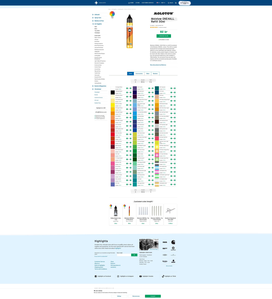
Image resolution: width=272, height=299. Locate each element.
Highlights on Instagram (127, 276)
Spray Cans (98, 17)
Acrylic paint (97, 35)
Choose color (163, 36)
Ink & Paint (97, 41)
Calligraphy (97, 51)
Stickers (96, 81)
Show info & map (153, 249)
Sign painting (97, 71)
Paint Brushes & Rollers (100, 79)
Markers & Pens (99, 21)
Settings (119, 296)
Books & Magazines (100, 86)
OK (134, 254)
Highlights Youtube (148, 276)
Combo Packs (98, 67)
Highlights (118, 248)
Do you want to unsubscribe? (101, 256)
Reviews (155, 73)
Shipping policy (99, 267)
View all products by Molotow (158, 65)
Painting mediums (99, 43)
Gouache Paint (98, 77)
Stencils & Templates (99, 63)
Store (138, 2)
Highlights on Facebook (104, 276)
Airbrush (97, 14)
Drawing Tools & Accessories (98, 58)
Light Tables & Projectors (100, 61)
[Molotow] (163, 13)
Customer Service (148, 2)
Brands (96, 94)
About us (97, 263)
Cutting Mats (97, 55)
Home (132, 2)
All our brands (169, 265)
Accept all (153, 296)
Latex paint (97, 75)
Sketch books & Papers (100, 53)
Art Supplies (98, 24)
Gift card (96, 100)
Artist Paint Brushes (99, 45)
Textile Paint (97, 73)
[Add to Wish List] (122, 89)
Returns (113, 263)
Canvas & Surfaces (99, 47)
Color (130, 73)
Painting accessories (99, 49)
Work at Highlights (100, 265)
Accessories (139, 73)
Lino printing (97, 69)
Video (147, 73)
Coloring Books (98, 83)
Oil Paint (96, 39)
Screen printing (98, 65)
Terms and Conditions (101, 269)
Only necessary (136, 296)
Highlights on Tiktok (170, 276)
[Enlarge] (130, 31)
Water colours (98, 37)
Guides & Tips (98, 103)
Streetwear (98, 89)
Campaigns (97, 92)
